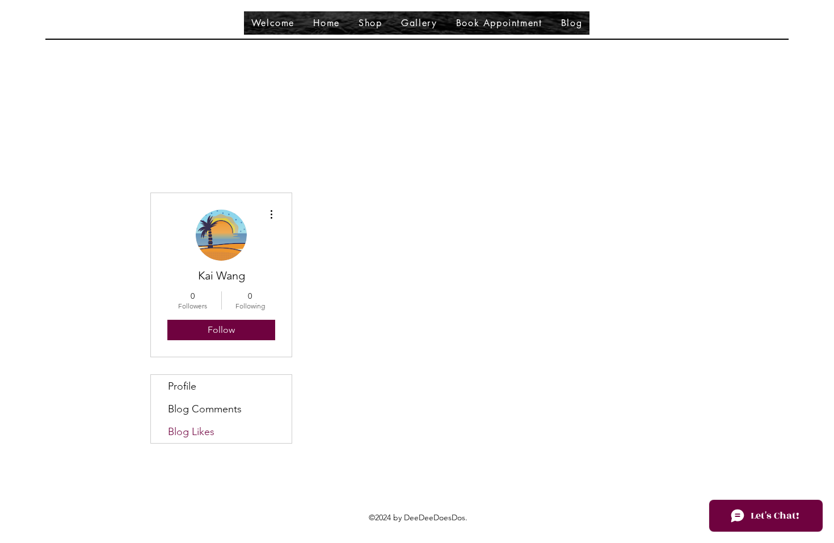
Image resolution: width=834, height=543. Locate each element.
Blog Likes (191, 431)
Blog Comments (205, 409)
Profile (182, 386)
